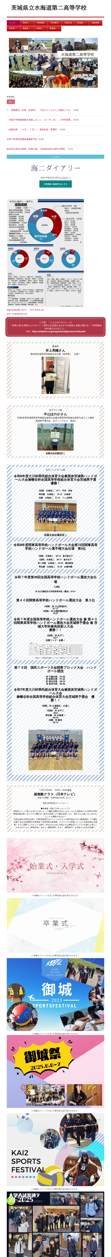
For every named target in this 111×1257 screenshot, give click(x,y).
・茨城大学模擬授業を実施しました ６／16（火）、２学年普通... (39, 119)
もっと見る (55, 156)
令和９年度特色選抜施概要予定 (22, 139)
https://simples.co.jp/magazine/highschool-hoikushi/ (58, 331)
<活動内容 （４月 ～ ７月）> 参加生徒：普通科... (32, 129)
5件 (10, 101)
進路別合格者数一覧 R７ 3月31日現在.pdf (25, 309)
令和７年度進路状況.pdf (17, 313)
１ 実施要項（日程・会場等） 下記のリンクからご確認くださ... (39, 109)
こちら (64, 178)
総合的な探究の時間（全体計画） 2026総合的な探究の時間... (36, 148)
